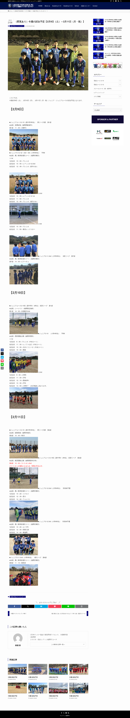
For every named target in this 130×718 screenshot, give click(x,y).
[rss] (118, 1)
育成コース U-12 (99, 84)
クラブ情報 (97, 96)
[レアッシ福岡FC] (20, 6)
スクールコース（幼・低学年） (103, 88)
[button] (14, 606)
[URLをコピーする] (81, 606)
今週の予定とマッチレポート (17, 26)
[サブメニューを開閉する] (120, 80)
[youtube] (116, 1)
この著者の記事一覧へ (58, 644)
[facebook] (111, 1)
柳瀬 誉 (18, 645)
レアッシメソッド (99, 92)
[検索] (121, 1)
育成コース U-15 (99, 81)
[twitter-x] (113, 1)
